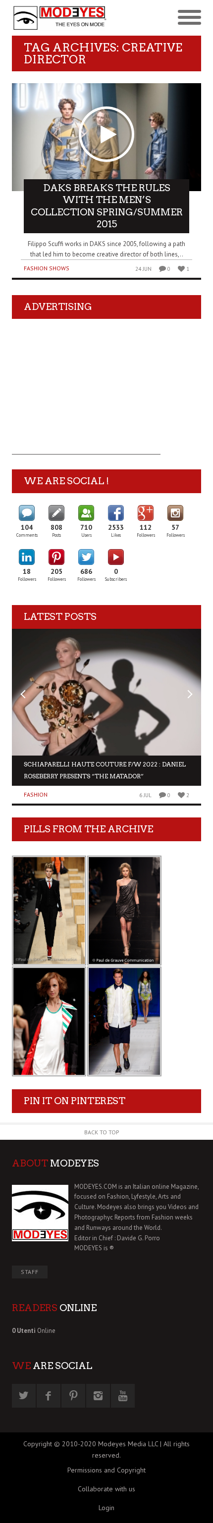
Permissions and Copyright (106, 1470)
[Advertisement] (86, 393)
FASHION (36, 794)
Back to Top (101, 1132)
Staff (30, 1271)
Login (106, 1507)
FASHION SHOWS (46, 268)
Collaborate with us (106, 1488)
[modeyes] (59, 18)
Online (33, 1330)
